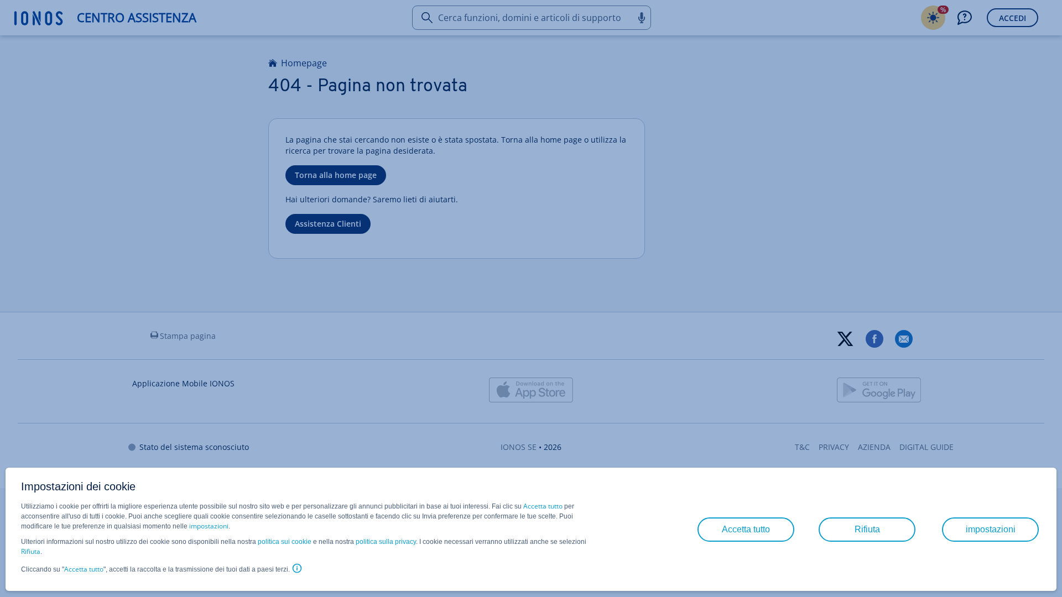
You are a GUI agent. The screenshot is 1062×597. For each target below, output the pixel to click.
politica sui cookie (284, 542)
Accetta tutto (543, 506)
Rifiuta (30, 551)
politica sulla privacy (386, 542)
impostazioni (208, 526)
